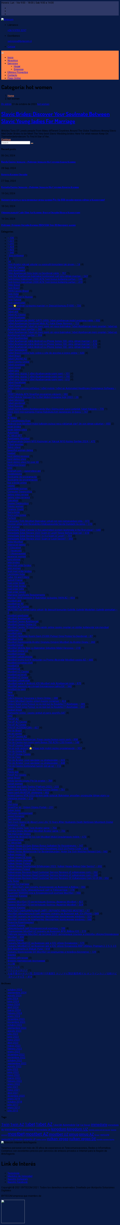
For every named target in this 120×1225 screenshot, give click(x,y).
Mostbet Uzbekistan (19, 680)
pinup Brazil (14, 777)
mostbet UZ (58, 1134)
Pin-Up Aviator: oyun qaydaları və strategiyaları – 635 (36, 760)
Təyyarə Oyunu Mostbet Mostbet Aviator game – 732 (36, 830)
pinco (10, 768)
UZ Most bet (14, 842)
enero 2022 (14, 1084)
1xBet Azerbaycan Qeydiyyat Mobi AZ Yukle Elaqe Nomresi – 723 (43, 323)
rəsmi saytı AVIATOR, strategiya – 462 (28, 792)
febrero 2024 (15, 1013)
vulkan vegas (57, 1139)
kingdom (58, 1129)
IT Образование (17, 553)
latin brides (14, 562)
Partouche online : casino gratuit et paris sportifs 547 (36, 712)
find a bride (14, 512)
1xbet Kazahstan (17, 382)
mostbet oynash (16, 653)
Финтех (12, 954)
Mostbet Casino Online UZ (22, 624)
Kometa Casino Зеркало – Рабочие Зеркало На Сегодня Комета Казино (40, 187)
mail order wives (17, 591)
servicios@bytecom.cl (20, 41)
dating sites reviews (19, 497)
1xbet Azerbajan (16, 317)
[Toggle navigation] (2, 52)
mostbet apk (14, 600)
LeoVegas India (16, 574)
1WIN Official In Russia (20, 296)
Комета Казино (16, 907)
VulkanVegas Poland (19, 869)
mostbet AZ (36, 1134)
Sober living (14, 810)
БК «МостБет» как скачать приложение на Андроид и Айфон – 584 (46, 887)
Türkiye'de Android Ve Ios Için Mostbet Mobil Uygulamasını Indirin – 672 (47, 836)
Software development (20, 813)
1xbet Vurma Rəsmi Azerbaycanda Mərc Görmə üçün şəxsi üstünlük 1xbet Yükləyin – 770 (56, 409)
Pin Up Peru (14, 757)
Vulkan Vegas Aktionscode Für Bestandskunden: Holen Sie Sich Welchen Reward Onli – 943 (58, 851)
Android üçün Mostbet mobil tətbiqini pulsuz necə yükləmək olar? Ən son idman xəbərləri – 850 (59, 423)
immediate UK (43, 1129)
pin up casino (15, 733)
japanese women (17, 556)
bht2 (10, 468)
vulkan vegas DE (16, 854)
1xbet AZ (44, 1124)
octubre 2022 (15, 1060)
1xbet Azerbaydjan (18, 338)
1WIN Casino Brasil (18, 290)
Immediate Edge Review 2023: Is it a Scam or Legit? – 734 (40, 535)
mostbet (16, 1134)
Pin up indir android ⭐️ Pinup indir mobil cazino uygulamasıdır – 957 (45, 748)
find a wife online (17, 515)
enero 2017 (14, 1107)
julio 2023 (13, 1033)
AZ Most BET (15, 435)
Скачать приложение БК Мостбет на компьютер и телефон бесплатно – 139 (52, 951)
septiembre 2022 (17, 1063)
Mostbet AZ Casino (18, 606)
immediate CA (13, 1129)
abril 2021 (13, 1092)
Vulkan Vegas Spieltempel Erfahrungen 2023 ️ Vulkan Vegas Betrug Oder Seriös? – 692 (55, 866)
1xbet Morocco (16, 400)
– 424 (11, 246)
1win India (13, 293)
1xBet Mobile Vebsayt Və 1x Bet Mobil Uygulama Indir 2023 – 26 (43, 397)
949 (10, 414)
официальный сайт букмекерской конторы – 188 (36, 928)
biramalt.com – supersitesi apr (24, 470)
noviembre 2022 (16, 1057)
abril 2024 (13, 1007)
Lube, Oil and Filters (18, 577)
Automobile (69, 1124)
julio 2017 (13, 1104)
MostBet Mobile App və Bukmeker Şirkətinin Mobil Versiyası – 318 (44, 648)
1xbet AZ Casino (17, 314)
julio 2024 (13, 998)
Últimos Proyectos (18, 72)
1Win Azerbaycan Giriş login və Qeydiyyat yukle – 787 (37, 273)
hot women (43, 104)
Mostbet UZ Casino (18, 671)
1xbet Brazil (14, 355)
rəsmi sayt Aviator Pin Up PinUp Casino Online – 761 (36, 789)
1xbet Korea (14, 385)
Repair (97, 1135)
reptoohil (104, 1134)
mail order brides (17, 586)
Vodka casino (41, 1139)
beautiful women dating (20, 450)
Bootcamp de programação (22, 476)
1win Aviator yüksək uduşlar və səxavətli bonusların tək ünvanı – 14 (44, 264)
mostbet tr (13, 665)
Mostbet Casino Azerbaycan (23, 621)
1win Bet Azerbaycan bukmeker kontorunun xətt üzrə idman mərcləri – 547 (48, 276)
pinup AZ (86, 1134)
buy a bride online (17, 482)
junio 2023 (13, 1036)
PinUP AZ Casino (17, 774)
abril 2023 (13, 1042)
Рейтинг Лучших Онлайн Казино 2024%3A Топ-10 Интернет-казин (38, 225)
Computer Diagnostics (20, 491)
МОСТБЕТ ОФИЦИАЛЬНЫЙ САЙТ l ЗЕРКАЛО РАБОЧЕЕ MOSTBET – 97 (49, 910)
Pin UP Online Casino (19, 754)
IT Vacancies (15, 550)
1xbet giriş (13, 370)
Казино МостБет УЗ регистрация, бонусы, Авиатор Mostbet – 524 (45, 904)
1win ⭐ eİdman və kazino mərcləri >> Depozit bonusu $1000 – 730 (44, 305)
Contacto (12, 75)
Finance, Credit (16, 509)
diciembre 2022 (16, 1054)
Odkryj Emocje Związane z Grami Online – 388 (33, 698)
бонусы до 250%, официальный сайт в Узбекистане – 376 (41, 889)
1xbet (30, 1124)
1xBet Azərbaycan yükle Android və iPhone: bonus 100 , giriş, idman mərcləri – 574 (52, 344)
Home (11, 95)
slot (10, 801)
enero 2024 (14, 1016)
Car (78, 1124)
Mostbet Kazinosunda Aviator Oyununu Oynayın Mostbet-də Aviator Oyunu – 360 (51, 642)
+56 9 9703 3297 (17, 30)
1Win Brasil (14, 285)
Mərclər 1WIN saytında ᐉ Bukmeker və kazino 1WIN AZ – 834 (41, 597)
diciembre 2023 (16, 1019)
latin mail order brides (19, 565)
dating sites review (18, 494)
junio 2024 (13, 1001)
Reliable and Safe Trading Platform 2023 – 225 (33, 786)
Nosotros (13, 60)
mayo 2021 (14, 1089)
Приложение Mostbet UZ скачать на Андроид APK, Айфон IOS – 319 (47, 931)
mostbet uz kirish (17, 674)
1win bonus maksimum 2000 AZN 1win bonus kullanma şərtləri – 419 (45, 282)
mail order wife (16, 588)
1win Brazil (14, 288)
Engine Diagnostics (18, 503)
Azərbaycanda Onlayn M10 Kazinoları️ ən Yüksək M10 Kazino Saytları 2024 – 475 (51, 441)
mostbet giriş (15, 633)
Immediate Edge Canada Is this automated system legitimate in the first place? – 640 (54, 529)
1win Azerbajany (16, 270)
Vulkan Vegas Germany (20, 860)
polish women (15, 783)
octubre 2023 (15, 1025)
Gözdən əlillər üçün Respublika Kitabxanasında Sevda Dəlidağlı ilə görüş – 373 (50, 524)
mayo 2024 (14, 1004)
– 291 (11, 243)
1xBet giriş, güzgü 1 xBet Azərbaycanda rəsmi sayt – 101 (39, 373)
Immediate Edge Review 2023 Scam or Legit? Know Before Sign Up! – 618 (48, 532)
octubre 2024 (15, 989)
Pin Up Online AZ (17, 751)
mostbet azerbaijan (18, 615)
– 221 (11, 240)
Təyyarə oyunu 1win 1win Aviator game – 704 (32, 828)
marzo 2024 (14, 1010)
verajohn (18, 1139)
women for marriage (18, 884)
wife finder (13, 881)
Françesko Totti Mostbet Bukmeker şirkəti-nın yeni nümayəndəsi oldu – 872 (49, 521)
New (10, 692)
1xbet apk (13, 311)
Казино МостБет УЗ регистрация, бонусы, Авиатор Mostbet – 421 (45, 901)
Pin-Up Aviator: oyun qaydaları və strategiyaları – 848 (36, 763)
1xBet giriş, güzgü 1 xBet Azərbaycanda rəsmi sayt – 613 (39, 379)
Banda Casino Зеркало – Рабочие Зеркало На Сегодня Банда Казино (38, 161)
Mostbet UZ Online (18, 677)
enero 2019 (14, 1098)
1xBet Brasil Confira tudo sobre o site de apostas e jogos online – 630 (46, 352)
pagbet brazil (15, 709)
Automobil (13, 432)
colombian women (17, 488)
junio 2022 (13, 1072)
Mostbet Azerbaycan (19, 618)
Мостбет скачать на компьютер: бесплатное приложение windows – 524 (50, 916)
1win (5, 1124)
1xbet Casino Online (18, 361)
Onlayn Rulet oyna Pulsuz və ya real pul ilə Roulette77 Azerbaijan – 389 (46, 704)
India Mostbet (15, 541)
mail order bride (16, 583)
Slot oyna (13, 804)
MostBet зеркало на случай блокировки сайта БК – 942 (40, 686)
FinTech (12, 518)
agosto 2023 (14, 1030)
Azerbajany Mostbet (19, 438)
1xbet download (16, 364)
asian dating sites (17, 429)
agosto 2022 (14, 1066)
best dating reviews (18, 456)
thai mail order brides (19, 833)
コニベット (14, 966)
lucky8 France (15, 580)
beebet (11, 453)
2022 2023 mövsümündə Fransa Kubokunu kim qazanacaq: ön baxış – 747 (48, 411)
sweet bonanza (16, 816)
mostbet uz (14, 668)
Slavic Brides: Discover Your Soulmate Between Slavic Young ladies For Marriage (55, 117)
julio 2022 (13, 1069)
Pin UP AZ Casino (17, 721)
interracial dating (16, 544)
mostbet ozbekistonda (20, 656)
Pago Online (14, 78)
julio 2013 (13, 1110)
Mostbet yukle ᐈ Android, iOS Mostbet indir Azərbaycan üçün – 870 (44, 683)
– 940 (11, 252)
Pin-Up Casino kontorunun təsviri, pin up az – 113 (34, 766)
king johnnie (14, 559)
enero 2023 (14, 1051)
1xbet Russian (15, 406)
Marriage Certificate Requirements (26, 594)
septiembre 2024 (17, 992)
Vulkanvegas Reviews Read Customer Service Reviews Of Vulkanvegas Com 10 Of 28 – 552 (58, 878)
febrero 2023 (15, 1048)
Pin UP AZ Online (17, 724)
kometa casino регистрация (99, 1130)
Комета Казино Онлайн (14, 174)
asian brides (14, 426)
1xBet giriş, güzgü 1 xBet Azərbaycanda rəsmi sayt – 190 (39, 376)
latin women (14, 568)
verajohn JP (30, 1139)
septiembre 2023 (17, 1028)
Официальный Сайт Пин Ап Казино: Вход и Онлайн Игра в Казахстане (40, 212)
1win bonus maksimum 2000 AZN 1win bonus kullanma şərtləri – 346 (45, 279)
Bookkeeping (15, 473)
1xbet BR (57, 1125)
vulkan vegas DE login (19, 857)
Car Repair (85, 1125)
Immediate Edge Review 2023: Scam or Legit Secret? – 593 (40, 538)
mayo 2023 (14, 1039)
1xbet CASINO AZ (17, 358)
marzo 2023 (14, 1045)
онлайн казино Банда (105, 1139)
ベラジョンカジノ (18, 970)
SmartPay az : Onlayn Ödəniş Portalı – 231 (30, 807)
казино (12, 898)
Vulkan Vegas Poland (19, 863)
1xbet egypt (14, 367)
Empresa (18, 69)
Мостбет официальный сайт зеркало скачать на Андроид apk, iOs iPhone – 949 (53, 913)
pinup (73, 1134)
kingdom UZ (77, 1129)
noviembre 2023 (16, 1022)
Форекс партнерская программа (26, 960)
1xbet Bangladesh (17, 349)
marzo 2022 (14, 1078)
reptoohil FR (7, 1139)
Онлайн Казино (16, 925)
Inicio (10, 57)
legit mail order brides (20, 571)
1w (9, 261)
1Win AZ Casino (16, 267)
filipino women (15, 506)
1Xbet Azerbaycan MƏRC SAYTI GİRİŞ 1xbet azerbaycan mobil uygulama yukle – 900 (54, 320)
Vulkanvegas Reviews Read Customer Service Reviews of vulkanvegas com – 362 (53, 872)
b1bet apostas (15, 444)
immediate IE (29, 1129)
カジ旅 (11, 963)
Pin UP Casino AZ (17, 736)
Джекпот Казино (17, 895)
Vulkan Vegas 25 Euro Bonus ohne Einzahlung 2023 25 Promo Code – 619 (48, 848)
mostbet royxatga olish (20, 662)
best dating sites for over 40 (23, 462)
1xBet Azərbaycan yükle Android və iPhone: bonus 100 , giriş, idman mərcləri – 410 (52, 341)
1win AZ (17, 1124)
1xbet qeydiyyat (16, 403)
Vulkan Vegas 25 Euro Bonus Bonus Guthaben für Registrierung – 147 (45, 845)
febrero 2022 (15, 1081)
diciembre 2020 (16, 1095)
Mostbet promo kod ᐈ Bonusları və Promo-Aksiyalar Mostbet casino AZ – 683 (50, 659)
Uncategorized (15, 839)
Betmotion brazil (16, 465)
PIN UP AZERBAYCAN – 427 (23, 727)
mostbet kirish (15, 645)
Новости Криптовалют (21, 922)
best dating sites (17, 459)
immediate (99, 1125)
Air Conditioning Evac (19, 420)
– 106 (11, 237)
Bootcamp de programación (23, 479)
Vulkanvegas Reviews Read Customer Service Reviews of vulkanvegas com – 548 (53, 875)
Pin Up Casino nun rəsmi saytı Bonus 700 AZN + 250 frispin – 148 (43, 742)
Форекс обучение (18, 957)
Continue (6, 139)
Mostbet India (15, 639)
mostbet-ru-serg (17, 689)
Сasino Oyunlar (16, 940)
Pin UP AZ (13, 718)
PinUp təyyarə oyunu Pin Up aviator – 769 (30, 780)
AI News (12, 417)
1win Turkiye (14, 299)
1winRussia (14, 308)
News (11, 695)
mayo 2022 (14, 1075)
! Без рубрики (16, 255)
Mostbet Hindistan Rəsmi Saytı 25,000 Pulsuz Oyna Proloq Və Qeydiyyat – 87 (50, 636)
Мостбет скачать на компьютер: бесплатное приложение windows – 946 (50, 919)
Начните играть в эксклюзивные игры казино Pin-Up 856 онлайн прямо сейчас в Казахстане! (53, 199)
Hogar (17, 66)
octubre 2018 (15, 1101)
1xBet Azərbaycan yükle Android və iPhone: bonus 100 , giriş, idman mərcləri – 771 (52, 347)
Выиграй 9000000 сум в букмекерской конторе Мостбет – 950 (44, 892)
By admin (6, 104)
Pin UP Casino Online (19, 745)
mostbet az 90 (15, 603)
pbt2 (10, 715)
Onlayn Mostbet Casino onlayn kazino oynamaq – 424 (37, 701)
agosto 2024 (14, 995)
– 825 (11, 249)
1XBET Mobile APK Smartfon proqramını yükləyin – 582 (38, 394)
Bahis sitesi (14, 447)
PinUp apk (13, 771)
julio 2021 (13, 1087)
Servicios (13, 63)
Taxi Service (14, 819)
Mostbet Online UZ (18, 650)
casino (11, 485)
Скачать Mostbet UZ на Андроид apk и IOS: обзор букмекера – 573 (46, 943)
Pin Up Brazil (15, 730)
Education (13, 500)
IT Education (14, 547)
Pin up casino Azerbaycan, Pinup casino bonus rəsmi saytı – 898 (43, 739)
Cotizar (11, 46)
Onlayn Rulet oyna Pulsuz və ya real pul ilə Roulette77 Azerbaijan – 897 (46, 707)
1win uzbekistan (16, 302)
